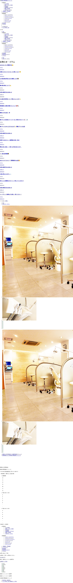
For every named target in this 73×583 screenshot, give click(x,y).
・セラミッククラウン (9, 536)
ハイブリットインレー (9, 17)
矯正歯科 (4, 23)
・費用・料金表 (8, 532)
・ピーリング (7, 541)
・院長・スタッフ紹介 (9, 528)
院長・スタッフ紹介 (9, 5)
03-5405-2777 (5, 26)
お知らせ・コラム (8, 9)
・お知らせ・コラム (9, 533)
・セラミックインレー (9, 538)
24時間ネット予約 (13, 581)
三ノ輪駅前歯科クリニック (12, 454)
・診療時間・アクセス (9, 531)
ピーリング (7, 19)
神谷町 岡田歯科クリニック (11, 455)
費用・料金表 (7, 8)
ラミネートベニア (8, 18)
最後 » (6, 200)
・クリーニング (8, 544)
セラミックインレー (9, 15)
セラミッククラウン (9, 14)
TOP (3, 31)
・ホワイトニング (8, 542)
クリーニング (7, 21)
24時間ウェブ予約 (3, 561)
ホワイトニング (8, 20)
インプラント (5, 12)
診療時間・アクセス (9, 7)
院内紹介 (6, 6)
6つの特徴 (7, 3)
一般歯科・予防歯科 (6, 11)
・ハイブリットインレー (10, 539)
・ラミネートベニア (9, 540)
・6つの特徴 (7, 527)
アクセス (4, 24)
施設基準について (6, 54)
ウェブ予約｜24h (5, 27)
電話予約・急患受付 (6, 580)
